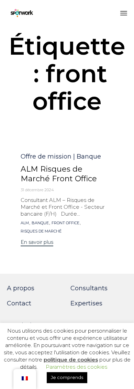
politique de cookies (71, 359)
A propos (20, 288)
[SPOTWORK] (22, 13)
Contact (19, 303)
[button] (37, 243)
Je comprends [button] (67, 377)
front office (65, 223)
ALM (25, 223)
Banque (40, 223)
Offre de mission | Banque (61, 156)
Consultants (89, 288)
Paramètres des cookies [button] (76, 367)
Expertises (86, 303)
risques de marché (41, 231)
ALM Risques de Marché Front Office (59, 173)
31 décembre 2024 (37, 189)
